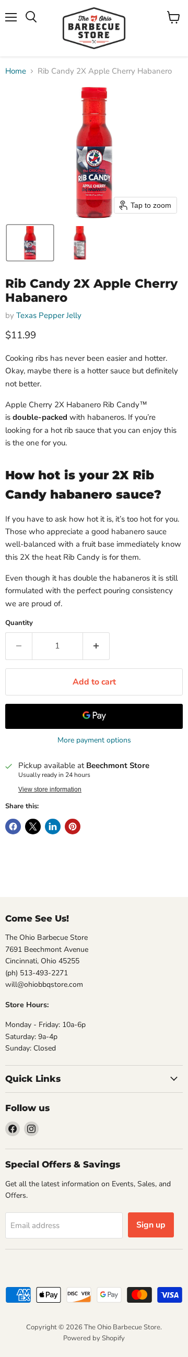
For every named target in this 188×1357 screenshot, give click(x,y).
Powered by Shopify (94, 1338)
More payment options (94, 740)
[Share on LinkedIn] (53, 826)
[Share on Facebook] (13, 826)
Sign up (151, 1225)
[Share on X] (33, 826)
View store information (49, 789)
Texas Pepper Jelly (48, 315)
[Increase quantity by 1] (96, 645)
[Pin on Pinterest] (72, 826)
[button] (30, 243)
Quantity (19, 623)
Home (15, 71)
